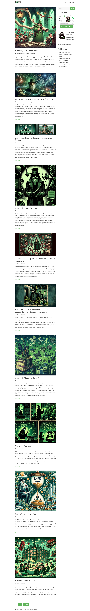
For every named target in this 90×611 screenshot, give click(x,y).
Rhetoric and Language (29, 101)
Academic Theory (20, 101)
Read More (18, 69)
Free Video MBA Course (69, 2)
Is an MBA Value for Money (26, 514)
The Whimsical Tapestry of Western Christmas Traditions (35, 259)
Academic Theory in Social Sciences (30, 378)
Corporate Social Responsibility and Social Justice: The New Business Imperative (32, 310)
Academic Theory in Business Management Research (33, 139)
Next (27, 604)
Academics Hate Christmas (26, 208)
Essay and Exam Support (22, 53)
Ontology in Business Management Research (34, 99)
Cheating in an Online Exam (26, 50)
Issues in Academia (31, 53)
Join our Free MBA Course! (66, 26)
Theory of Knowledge (24, 446)
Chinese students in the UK (26, 580)
